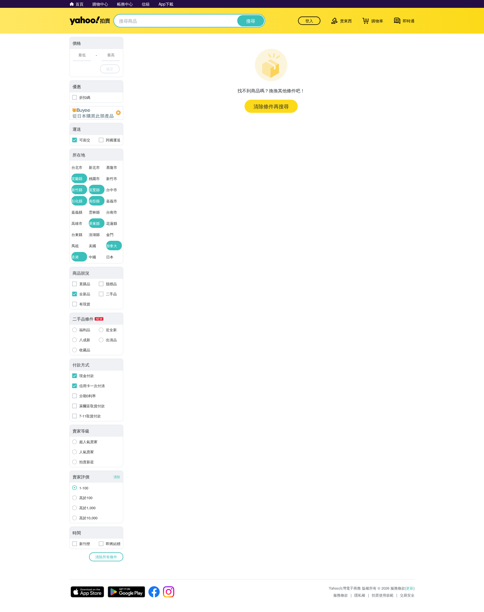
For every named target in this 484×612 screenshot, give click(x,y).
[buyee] (96, 113)
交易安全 (407, 595)
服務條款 (340, 595)
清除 (116, 476)
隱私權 (359, 595)
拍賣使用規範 (383, 595)
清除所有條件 (106, 556)
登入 (309, 21)
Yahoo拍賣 (89, 20)
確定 (109, 68)
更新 (409, 588)
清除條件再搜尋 (271, 106)
